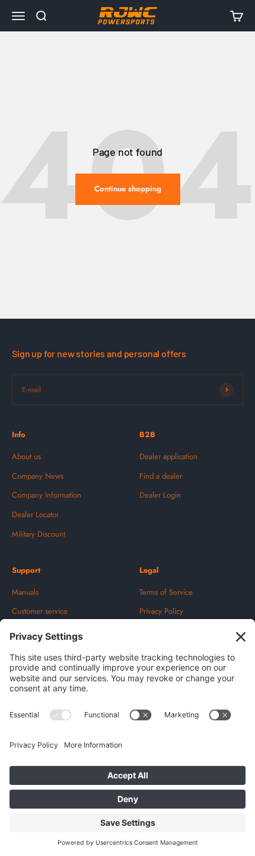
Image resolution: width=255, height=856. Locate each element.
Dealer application (168, 456)
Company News (37, 476)
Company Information (46, 495)
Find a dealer (160, 476)
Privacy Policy (161, 611)
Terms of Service (166, 592)
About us (26, 456)
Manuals (25, 592)
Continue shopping (127, 188)
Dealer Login (160, 495)
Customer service (40, 611)
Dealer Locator (35, 514)
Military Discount (38, 534)
